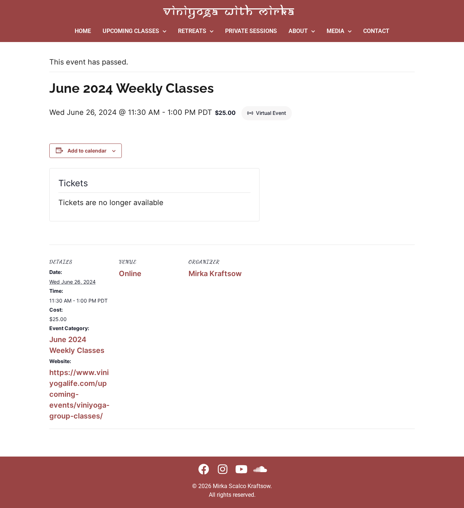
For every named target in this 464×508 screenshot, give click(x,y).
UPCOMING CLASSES (131, 31)
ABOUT (298, 31)
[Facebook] (203, 469)
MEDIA (335, 31)
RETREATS (192, 31)
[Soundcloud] (260, 469)
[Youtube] (241, 469)
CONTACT (376, 31)
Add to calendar (87, 150)
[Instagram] (222, 469)
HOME (83, 31)
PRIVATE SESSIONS (251, 31)
